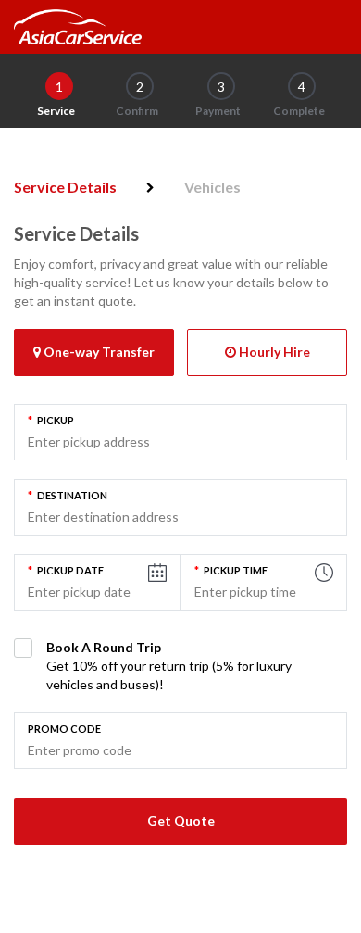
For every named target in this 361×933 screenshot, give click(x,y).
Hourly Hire (273, 351)
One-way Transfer (98, 351)
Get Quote (181, 820)
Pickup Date (66, 570)
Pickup (51, 420)
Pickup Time (231, 570)
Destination (67, 495)
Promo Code (64, 729)
